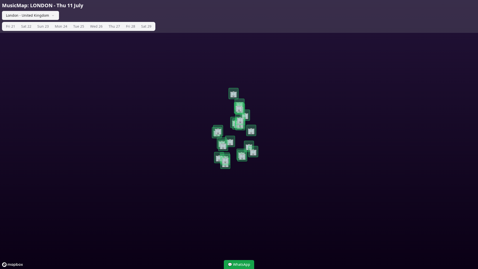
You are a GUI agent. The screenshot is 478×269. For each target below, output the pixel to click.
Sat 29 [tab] (146, 26)
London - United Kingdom (27, 15)
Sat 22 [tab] (26, 26)
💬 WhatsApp (239, 264)
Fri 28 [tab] (130, 26)
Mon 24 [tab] (61, 26)
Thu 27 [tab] (114, 26)
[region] (239, 134)
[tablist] (78, 26)
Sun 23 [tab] (43, 26)
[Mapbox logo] (12, 265)
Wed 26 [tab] (96, 26)
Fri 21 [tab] (10, 26)
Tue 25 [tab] (78, 26)
